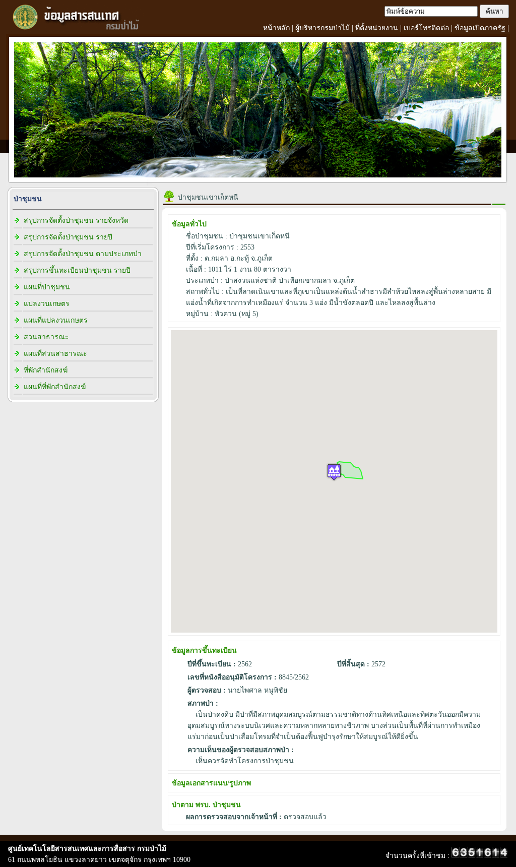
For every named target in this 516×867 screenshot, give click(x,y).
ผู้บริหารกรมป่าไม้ (322, 28)
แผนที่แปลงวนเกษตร (56, 320)
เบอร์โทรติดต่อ (426, 28)
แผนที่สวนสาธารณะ (55, 353)
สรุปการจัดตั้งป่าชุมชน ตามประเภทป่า (83, 254)
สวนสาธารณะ (46, 337)
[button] (334, 472)
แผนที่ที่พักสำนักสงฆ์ (55, 387)
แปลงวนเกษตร (47, 303)
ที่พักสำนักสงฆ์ (46, 370)
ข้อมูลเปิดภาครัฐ (480, 28)
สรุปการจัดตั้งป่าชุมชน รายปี (68, 237)
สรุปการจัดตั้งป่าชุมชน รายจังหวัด (76, 220)
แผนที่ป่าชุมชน (47, 287)
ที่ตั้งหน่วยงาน (376, 28)
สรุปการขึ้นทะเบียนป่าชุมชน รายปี (77, 270)
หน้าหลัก (276, 28)
